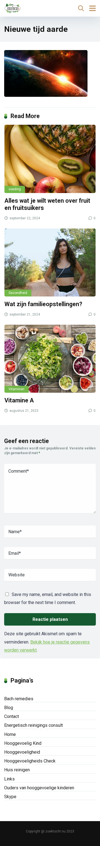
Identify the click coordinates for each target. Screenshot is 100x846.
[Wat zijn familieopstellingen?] (50, 262)
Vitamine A (19, 400)
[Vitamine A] (50, 359)
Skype (10, 796)
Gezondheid (18, 293)
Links (9, 779)
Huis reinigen (17, 769)
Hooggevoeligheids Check (30, 761)
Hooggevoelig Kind (22, 743)
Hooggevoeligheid (22, 752)
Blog (8, 707)
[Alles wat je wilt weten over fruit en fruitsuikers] (50, 159)
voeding (15, 189)
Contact (11, 716)
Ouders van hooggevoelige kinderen (39, 787)
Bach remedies (18, 698)
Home (10, 734)
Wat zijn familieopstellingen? (43, 304)
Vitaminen (16, 389)
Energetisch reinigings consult (33, 725)
